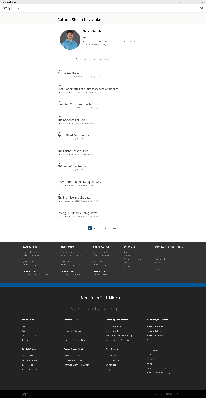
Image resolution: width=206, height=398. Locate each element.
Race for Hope (28, 364)
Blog (186, 2)
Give (193, 2)
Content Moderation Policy (158, 372)
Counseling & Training (114, 331)
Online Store (111, 364)
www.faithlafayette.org (156, 368)
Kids (156, 252)
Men (156, 266)
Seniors (158, 269)
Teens (157, 255)
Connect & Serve (29, 335)
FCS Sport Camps (29, 369)
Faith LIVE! (151, 354)
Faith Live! (177, 2)
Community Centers (155, 326)
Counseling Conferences (116, 326)
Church (25, 326)
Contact (201, 2)
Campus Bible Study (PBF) (75, 360)
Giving (149, 363)
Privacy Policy (158, 394)
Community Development (158, 335)
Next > (115, 228)
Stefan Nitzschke (63, 77)
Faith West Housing (72, 355)
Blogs (108, 369)
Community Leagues (30, 360)
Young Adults (160, 259)
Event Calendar (153, 349)
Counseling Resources (115, 360)
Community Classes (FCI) (74, 340)
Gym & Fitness (28, 355)
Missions (127, 255)
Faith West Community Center (76, 364)
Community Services (155, 331)
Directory (151, 359)
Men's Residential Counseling (118, 340)
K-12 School (69, 326)
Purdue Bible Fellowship (134, 259)
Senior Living (152, 340)
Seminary (68, 335)
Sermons (127, 252)
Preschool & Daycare (72, 331)
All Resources (111, 355)
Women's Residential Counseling (119, 335)
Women (158, 262)
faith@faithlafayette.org (33, 264)
